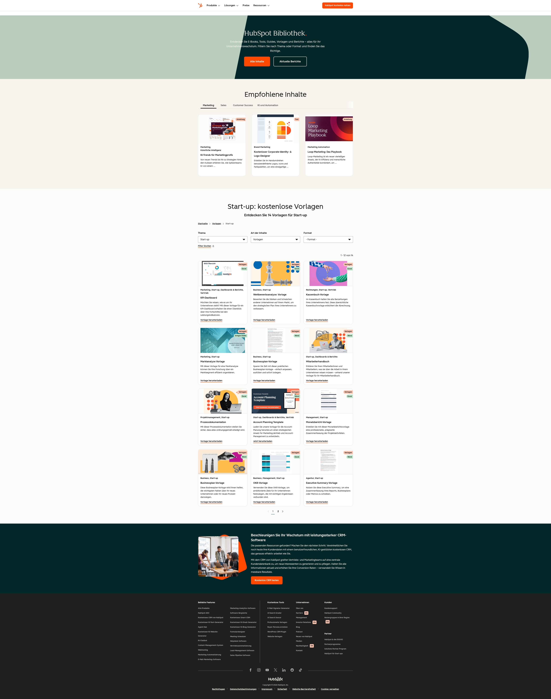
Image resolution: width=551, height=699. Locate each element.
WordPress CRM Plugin (276, 632)
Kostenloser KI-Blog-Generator (243, 627)
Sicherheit (282, 689)
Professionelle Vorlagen (277, 622)
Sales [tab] (223, 105)
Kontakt (299, 651)
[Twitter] (275, 671)
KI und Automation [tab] (268, 105)
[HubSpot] (200, 5)
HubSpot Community (333, 613)
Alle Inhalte (257, 61)
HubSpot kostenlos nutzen (337, 5)
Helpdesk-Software (238, 641)
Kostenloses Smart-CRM (240, 618)
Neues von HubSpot (304, 637)
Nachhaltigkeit (304, 646)
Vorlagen (216, 223)
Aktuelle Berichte (290, 61)
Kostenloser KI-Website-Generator (208, 634)
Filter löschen (204, 246)
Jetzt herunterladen (262, 441)
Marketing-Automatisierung (209, 655)
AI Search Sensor (274, 618)
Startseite (203, 223)
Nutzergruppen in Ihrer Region (337, 620)
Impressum (267, 689)
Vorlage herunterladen (211, 320)
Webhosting (203, 650)
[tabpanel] (275, 145)
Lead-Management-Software (242, 651)
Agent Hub (202, 627)
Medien (299, 641)
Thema (201, 233)
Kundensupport (330, 608)
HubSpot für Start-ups (333, 654)
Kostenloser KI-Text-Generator (210, 622)
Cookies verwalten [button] (330, 689)
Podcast (299, 632)
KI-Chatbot (202, 641)
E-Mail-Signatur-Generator (278, 608)
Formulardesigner (237, 632)
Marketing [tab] (208, 105)
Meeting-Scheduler (238, 637)
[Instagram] (259, 671)
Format (308, 233)
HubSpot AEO (203, 613)
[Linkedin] (284, 671)
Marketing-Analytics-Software (242, 608)
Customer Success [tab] (243, 105)
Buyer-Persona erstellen (277, 627)
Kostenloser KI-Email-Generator (243, 622)
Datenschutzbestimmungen (243, 689)
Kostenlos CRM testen (267, 580)
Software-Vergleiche (238, 613)
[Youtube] (267, 671)
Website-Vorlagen (274, 637)
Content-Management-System (210, 645)
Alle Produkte (203, 608)
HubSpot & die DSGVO (333, 640)
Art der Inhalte (259, 233)
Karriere (301, 613)
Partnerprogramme (332, 644)
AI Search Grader (274, 613)
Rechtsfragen (218, 689)
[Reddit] (292, 671)
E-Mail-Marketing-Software (209, 659)
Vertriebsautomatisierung (240, 646)
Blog (298, 627)
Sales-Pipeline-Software (240, 655)
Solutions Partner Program (335, 649)
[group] (222, 145)
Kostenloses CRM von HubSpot (210, 618)
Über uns (299, 608)
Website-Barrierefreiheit (304, 689)
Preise (246, 5)
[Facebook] (250, 671)
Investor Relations (306, 622)
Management (301, 618)
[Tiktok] (300, 671)
